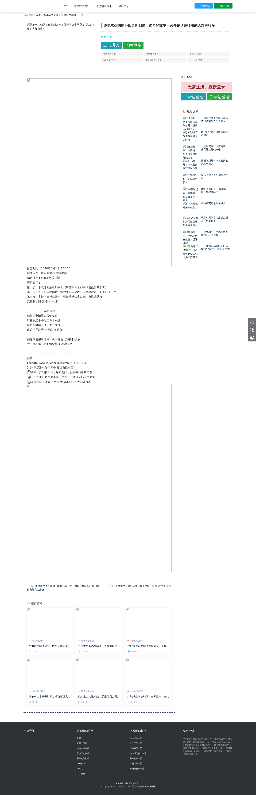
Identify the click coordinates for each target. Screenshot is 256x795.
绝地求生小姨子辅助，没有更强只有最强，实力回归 (50, 696)
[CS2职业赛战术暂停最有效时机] (191, 136)
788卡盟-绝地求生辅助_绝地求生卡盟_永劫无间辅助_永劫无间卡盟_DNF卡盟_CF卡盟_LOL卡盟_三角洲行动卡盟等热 (38, 6)
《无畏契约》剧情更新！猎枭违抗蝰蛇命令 (214, 148)
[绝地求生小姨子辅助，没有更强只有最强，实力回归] (50, 672)
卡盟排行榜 (82, 743)
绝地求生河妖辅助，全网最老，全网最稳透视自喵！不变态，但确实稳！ (148, 696)
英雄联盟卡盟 (136, 748)
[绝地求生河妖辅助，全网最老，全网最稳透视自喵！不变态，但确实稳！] (149, 672)
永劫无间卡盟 (136, 743)
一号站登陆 (204, 5)
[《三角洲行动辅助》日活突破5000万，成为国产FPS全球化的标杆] (191, 253)
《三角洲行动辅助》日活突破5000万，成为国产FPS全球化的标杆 (215, 249)
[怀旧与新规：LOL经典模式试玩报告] (191, 164)
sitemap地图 (149, 786)
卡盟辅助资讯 (104, 6)
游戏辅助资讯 (82, 6)
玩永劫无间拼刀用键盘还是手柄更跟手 (214, 219)
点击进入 (111, 45)
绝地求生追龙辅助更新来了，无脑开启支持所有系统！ (148, 646)
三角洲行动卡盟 (137, 768)
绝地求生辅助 (68, 14)
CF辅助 (80, 768)
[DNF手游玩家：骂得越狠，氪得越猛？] (191, 194)
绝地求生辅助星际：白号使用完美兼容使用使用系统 (50, 646)
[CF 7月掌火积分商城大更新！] (191, 178)
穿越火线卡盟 (136, 763)
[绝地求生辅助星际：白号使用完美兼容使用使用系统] (50, 622)
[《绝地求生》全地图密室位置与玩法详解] (191, 237)
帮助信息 (123, 6)
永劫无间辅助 (83, 753)
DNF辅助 (81, 763)
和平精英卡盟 (136, 758)
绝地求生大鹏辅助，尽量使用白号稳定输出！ (99, 696)
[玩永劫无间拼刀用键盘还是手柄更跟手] (191, 221)
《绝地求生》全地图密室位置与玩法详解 (214, 233)
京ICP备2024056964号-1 (128, 783)
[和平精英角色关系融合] (191, 205)
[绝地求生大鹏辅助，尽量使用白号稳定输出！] (99, 672)
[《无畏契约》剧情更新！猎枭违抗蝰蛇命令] (191, 152)
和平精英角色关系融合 (213, 203)
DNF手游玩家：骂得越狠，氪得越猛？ (213, 190)
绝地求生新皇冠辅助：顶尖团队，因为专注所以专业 (143, 585)
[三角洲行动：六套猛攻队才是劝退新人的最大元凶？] (191, 125)
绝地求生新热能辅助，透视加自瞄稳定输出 (99, 646)
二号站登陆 (223, 5)
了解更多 (133, 45)
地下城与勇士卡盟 (138, 753)
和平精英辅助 (83, 758)
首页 (66, 6)
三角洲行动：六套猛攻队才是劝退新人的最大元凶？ (214, 120)
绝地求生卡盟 (136, 738)
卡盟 (79, 738)
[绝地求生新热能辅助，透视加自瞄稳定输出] (99, 622)
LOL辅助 (81, 773)
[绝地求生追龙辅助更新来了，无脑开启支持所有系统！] (149, 622)
